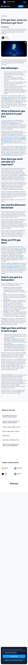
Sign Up (21, 6)
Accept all (14, 656)
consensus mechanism (14, 266)
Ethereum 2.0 (16, 263)
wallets (19, 344)
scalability (8, 267)
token (7, 141)
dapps (19, 177)
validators (13, 134)
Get (24, 2)
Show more (14, 483)
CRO (8, 304)
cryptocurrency (8, 98)
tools (20, 336)
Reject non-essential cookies (14, 660)
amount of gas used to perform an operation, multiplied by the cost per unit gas (13, 138)
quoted (17, 146)
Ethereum (12, 123)
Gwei (21, 146)
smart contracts (18, 249)
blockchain (18, 101)
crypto (4, 16)
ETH (25, 140)
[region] (14, 655)
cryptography (6, 153)
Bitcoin (21, 256)
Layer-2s (14, 340)
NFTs (10, 178)
